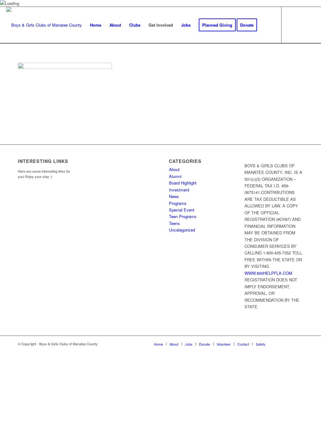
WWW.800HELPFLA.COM (268, 273)
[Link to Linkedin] (310, 24)
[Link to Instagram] (300, 24)
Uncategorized (182, 230)
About (174, 169)
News (174, 196)
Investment (179, 190)
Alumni (175, 176)
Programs (178, 203)
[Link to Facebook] (291, 24)
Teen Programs (183, 216)
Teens (174, 223)
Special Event (181, 210)
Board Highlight (183, 183)
